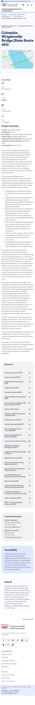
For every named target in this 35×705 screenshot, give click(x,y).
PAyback (4, 667)
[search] (28, 5)
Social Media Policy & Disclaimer (9, 693)
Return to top (27, 619)
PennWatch (5, 678)
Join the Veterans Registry (9, 663)
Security (16, 691)
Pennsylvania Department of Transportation (12, 10)
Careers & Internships (8, 675)
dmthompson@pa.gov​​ (13, 537)
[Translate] (23, 4)
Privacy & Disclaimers (15, 690)
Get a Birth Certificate (8, 660)
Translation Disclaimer (6, 691)
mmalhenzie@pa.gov (12, 527)
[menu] (32, 5)
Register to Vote (6, 654)
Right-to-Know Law (7, 681)
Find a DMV (4, 657)
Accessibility (4, 690)
